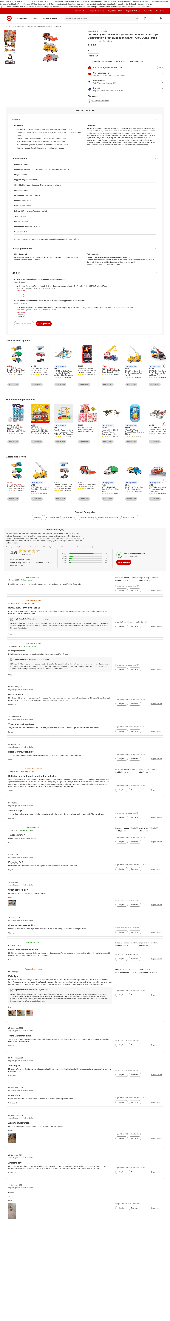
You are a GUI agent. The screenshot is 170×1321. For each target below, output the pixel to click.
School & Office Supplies (34, 4)
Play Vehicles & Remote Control (38, 26)
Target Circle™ (80, 11)
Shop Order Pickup (88, 6)
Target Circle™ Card (97, 11)
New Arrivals (24, 6)
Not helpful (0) (46, 288)
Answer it (21, 295)
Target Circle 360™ (115, 11)
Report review (156, 590)
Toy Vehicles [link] (37, 517)
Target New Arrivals (8, 1)
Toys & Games (50, 4)
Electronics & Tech (64, 4)
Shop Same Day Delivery (106, 6)
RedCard (127, 6)
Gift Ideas (118, 4)
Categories (22, 18)
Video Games (77, 4)
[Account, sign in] (149, 18)
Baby (142, 1)
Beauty (147, 1)
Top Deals (53, 6)
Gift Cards (126, 4)
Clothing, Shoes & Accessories (56, 1)
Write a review (124, 562)
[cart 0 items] (161, 18)
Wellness (20, 4)
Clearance (15, 6)
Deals (8, 6)
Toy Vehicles (57, 26)
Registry (120, 6)
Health (14, 4)
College (32, 1)
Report (54, 288)
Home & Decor (75, 1)
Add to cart (93, 56)
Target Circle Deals (64, 6)
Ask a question (43, 323)
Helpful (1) (37, 310)
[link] (94, 41)
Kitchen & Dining (88, 1)
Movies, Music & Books (92, 4)
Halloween (39, 1)
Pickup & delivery (50, 18)
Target (8, 26)
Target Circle (136, 6)
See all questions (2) (24, 323)
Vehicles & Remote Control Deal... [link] (108, 517)
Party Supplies (108, 4)
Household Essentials (131, 1)
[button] (94, 41)
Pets (9, 4)
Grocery (119, 1)
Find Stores (146, 6)
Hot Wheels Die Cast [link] (52, 517)
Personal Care (156, 1)
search (137, 18)
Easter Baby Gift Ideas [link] (87, 517)
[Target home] (9, 18)
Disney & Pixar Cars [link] (69, 517)
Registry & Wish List (133, 11)
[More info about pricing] (141, 45)
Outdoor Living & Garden (105, 1)
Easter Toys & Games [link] (129, 517)
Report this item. (74, 239)
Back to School (22, 1)
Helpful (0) (37, 288)
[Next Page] (163, 366)
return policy (97, 264)
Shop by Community (139, 4)
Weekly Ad (76, 6)
